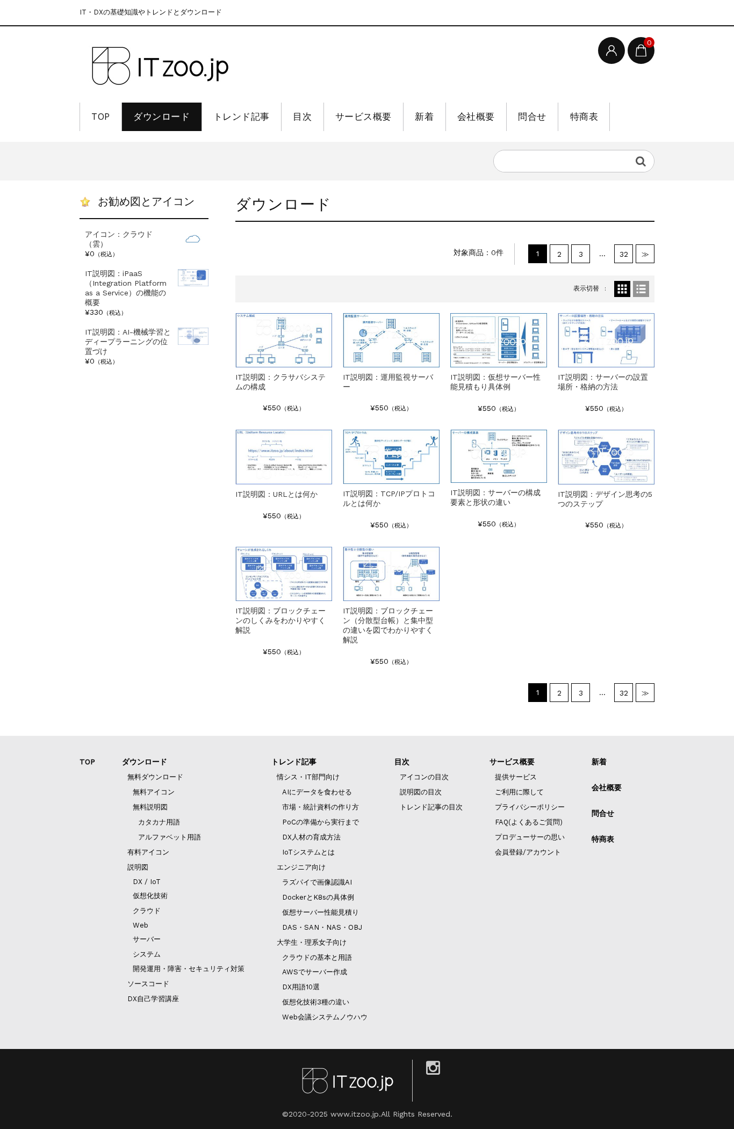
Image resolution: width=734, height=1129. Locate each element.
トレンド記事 (241, 116)
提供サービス (516, 777)
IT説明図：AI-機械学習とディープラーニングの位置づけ (128, 342)
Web (140, 925)
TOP (100, 116)
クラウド (147, 911)
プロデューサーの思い (530, 837)
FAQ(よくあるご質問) (529, 822)
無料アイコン (154, 792)
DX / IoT (147, 882)
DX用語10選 (301, 987)
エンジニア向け (301, 867)
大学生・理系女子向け (312, 942)
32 (624, 254)
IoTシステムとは (308, 852)
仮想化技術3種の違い (315, 1002)
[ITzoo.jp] (160, 65)
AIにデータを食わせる (317, 792)
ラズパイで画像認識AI (317, 882)
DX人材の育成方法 (311, 837)
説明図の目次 (421, 792)
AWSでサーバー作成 (314, 972)
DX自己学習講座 (153, 999)
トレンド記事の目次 (431, 807)
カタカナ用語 (159, 822)
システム (147, 954)
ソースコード (148, 984)
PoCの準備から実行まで (320, 822)
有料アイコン (148, 852)
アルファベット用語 (169, 837)
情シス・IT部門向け (308, 777)
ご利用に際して (519, 792)
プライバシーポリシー (530, 807)
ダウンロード (161, 116)
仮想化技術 (150, 896)
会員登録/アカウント (528, 852)
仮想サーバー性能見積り (320, 912)
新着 (424, 116)
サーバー (147, 939)
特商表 (584, 116)
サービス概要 (363, 116)
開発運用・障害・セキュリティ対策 (188, 969)
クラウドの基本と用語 (317, 957)
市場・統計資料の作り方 (320, 807)
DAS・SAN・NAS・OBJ (322, 927)
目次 (302, 116)
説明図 (137, 867)
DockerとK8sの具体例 (318, 897)
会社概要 (476, 116)
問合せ (532, 116)
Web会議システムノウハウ (325, 1017)
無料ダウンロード (155, 777)
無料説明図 (150, 807)
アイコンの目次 (424, 777)
